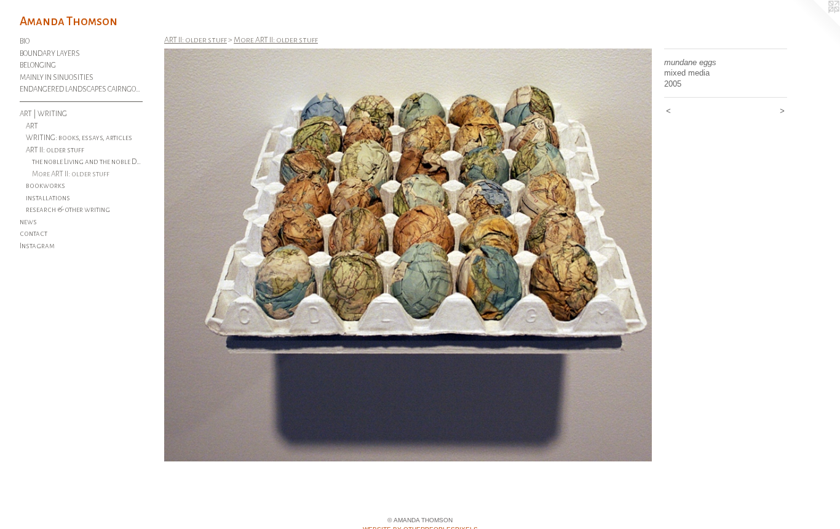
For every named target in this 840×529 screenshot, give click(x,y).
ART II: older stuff (55, 150)
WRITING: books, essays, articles (79, 138)
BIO (25, 41)
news (28, 222)
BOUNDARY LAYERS (50, 54)
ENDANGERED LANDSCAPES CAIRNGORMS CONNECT (81, 89)
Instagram (37, 246)
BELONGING (38, 65)
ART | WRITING (43, 114)
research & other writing (68, 210)
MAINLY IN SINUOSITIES (56, 78)
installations (48, 198)
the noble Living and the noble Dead (87, 162)
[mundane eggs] (408, 255)
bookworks (45, 186)
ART (32, 126)
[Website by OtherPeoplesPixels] (815, 24)
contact (33, 234)
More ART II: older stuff (70, 174)
